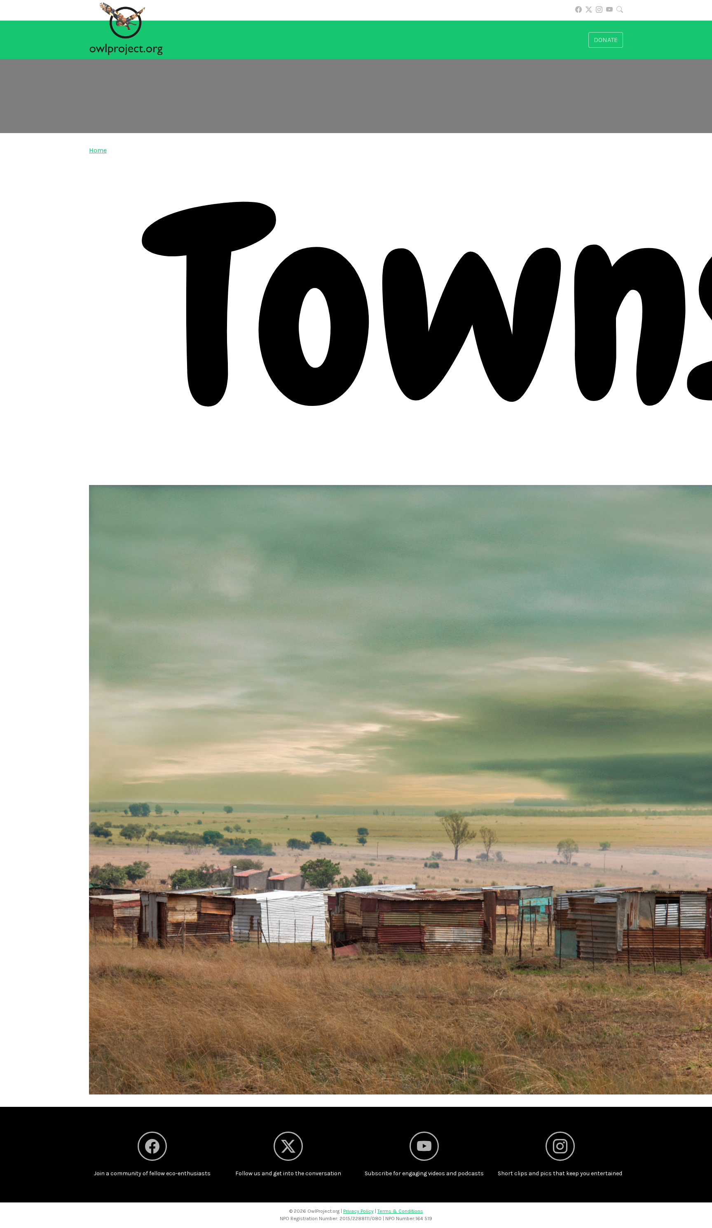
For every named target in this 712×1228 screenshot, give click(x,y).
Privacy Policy (358, 1211)
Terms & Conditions (400, 1211)
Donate (606, 40)
